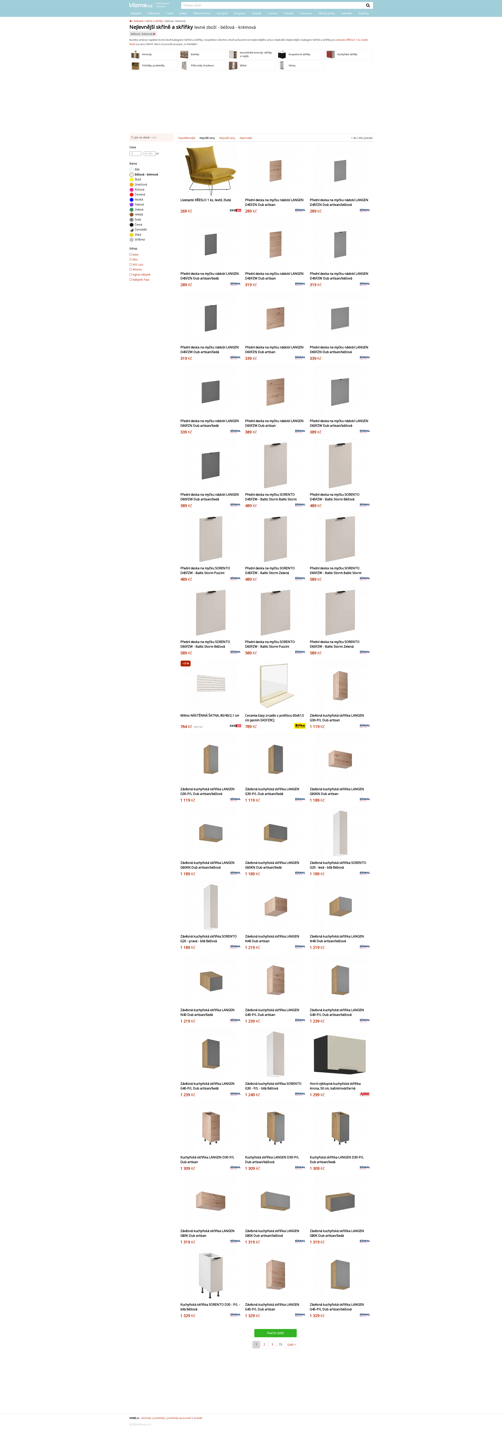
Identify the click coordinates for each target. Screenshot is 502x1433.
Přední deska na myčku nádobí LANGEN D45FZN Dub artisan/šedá (209, 275)
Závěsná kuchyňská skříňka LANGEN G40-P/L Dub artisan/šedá (207, 1085)
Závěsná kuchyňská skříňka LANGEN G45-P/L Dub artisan (272, 1306)
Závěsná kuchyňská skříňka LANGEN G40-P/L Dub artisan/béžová (337, 1012)
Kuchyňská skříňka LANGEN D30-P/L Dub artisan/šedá (337, 1159)
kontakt (198, 1418)
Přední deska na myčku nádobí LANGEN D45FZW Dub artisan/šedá (209, 349)
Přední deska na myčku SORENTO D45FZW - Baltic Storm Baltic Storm (271, 496)
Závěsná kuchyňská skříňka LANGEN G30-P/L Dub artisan (337, 717)
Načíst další (275, 1333)
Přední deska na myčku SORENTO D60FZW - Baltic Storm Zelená (334, 644)
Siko (135, 259)
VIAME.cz (134, 1418)
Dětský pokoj (326, 13)
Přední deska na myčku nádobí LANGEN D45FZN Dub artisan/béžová (339, 202)
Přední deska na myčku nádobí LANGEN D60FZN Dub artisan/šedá (209, 423)
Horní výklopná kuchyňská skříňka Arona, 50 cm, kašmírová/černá (335, 1085)
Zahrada (346, 13)
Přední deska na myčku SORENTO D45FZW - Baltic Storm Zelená (270, 570)
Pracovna (306, 13)
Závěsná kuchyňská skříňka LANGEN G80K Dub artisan (207, 1233)
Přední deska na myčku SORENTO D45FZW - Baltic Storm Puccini (205, 570)
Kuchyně (222, 13)
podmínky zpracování (179, 1418)
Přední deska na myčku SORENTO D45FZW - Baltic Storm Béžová (334, 496)
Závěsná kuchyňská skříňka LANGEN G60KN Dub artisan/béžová (207, 865)
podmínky (159, 1418)
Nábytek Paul (140, 279)
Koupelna (240, 13)
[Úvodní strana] (152, 5)
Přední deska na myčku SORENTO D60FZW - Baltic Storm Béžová (205, 644)
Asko (135, 254)
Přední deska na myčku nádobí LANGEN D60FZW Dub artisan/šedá (209, 496)
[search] (272, 5)
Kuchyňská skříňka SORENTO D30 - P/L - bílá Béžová (210, 1306)
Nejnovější (246, 138)
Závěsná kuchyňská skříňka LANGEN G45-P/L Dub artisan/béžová (337, 1306)
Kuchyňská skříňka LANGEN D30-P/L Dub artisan (207, 1159)
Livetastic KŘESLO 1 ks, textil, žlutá (205, 200)
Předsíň (289, 13)
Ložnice (272, 13)
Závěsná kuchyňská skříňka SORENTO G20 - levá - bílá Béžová (338, 865)
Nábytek (136, 13)
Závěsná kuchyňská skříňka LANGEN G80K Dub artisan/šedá (337, 1233)
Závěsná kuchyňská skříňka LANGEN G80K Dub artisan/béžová (272, 1233)
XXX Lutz (137, 264)
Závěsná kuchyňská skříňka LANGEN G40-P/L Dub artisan (272, 1012)
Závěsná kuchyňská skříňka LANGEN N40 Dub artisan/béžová (337, 938)
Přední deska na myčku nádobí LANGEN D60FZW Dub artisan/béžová (339, 423)
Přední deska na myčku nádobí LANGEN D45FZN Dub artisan (274, 202)
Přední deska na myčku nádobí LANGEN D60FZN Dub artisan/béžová (339, 349)
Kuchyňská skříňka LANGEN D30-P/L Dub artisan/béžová (272, 1159)
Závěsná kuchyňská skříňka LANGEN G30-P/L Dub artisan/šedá (272, 791)
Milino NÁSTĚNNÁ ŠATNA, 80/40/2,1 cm (209, 715)
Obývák (256, 13)
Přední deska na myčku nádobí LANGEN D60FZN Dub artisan (274, 349)
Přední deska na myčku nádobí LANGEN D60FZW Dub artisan (274, 423)
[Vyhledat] (368, 5)
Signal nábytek (141, 274)
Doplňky (363, 13)
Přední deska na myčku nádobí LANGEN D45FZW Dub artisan (274, 275)
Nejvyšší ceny (227, 138)
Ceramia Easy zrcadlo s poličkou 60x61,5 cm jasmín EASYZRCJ (274, 717)
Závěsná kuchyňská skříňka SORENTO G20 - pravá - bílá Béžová (208, 938)
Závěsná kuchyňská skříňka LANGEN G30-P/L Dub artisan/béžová (207, 791)
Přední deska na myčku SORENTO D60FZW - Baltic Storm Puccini (270, 644)
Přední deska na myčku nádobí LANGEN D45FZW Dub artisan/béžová (339, 275)
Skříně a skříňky (154, 21)
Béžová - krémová (142, 34)
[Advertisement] (251, 102)
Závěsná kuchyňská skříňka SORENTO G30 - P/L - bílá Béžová (273, 1085)
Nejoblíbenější (186, 138)
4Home (137, 269)
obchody (146, 1418)
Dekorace (153, 13)
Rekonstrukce (201, 13)
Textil (169, 13)
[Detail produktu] (238, 192)
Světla (183, 13)
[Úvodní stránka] (130, 21)
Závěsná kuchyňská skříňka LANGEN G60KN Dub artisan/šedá (272, 865)
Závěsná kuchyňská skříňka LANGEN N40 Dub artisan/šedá (207, 1012)
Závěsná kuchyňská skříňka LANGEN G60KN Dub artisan (337, 791)
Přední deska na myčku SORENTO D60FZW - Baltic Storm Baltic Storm (335, 570)
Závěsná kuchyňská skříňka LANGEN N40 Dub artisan (272, 938)
